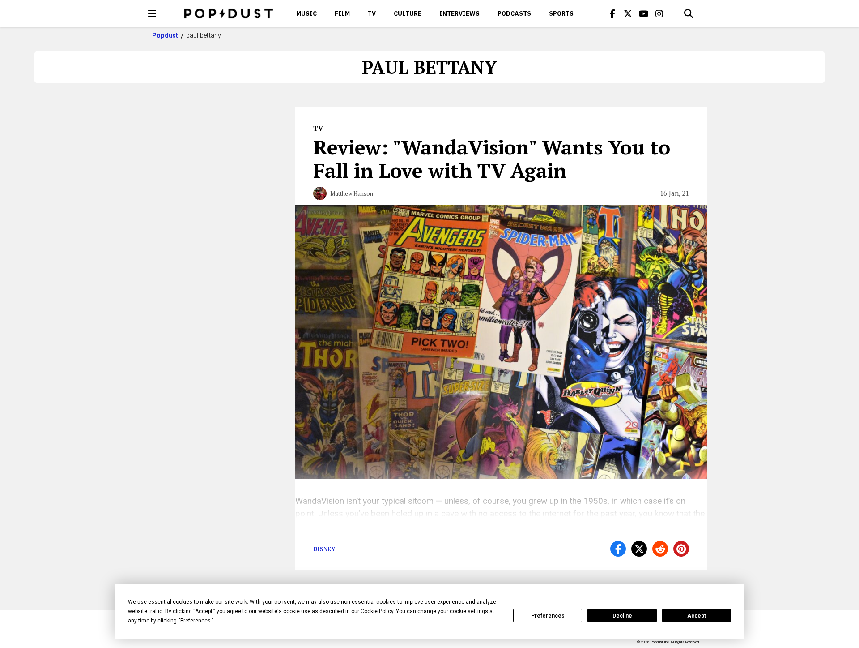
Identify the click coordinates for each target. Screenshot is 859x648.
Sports (561, 13)
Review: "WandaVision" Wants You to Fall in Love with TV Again (491, 158)
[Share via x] (639, 549)
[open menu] (152, 13)
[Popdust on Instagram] (659, 13)
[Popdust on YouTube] (644, 13)
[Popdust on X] (628, 13)
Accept (696, 616)
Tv (372, 13)
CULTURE (407, 13)
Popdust (165, 35)
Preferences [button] (195, 621)
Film (342, 13)
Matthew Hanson (351, 193)
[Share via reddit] (660, 549)
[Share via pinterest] (681, 549)
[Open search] (688, 13)
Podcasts (514, 13)
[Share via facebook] (618, 549)
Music (306, 13)
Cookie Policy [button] (377, 611)
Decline (622, 616)
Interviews (459, 13)
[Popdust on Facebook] (612, 13)
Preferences (548, 616)
